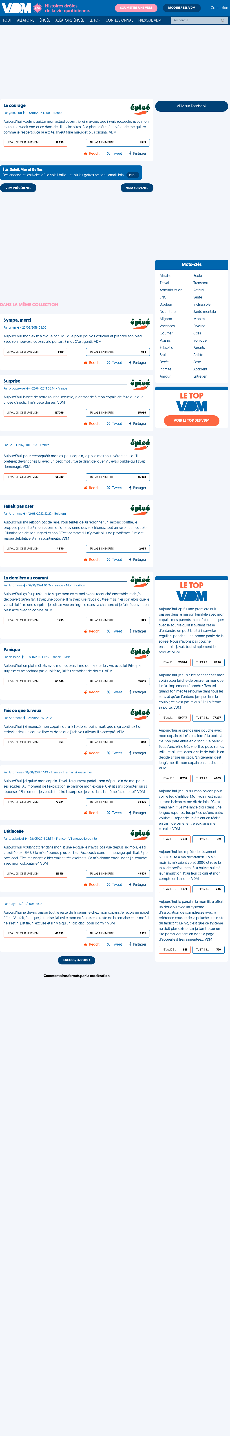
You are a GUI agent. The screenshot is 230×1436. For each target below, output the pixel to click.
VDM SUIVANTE (137, 188)
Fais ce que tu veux (22, 711)
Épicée (45, 20)
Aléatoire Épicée (69, 20)
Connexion (219, 8)
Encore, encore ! (76, 960)
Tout (7, 20)
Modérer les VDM (181, 8)
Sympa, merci (17, 320)
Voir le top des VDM (192, 421)
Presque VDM (149, 20)
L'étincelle (14, 831)
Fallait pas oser (18, 506)
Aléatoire (25, 20)
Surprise (12, 381)
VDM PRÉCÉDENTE (18, 188)
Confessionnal (119, 20)
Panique (12, 650)
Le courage (15, 106)
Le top (94, 20)
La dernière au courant (26, 578)
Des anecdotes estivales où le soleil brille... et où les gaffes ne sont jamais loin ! (70, 172)
